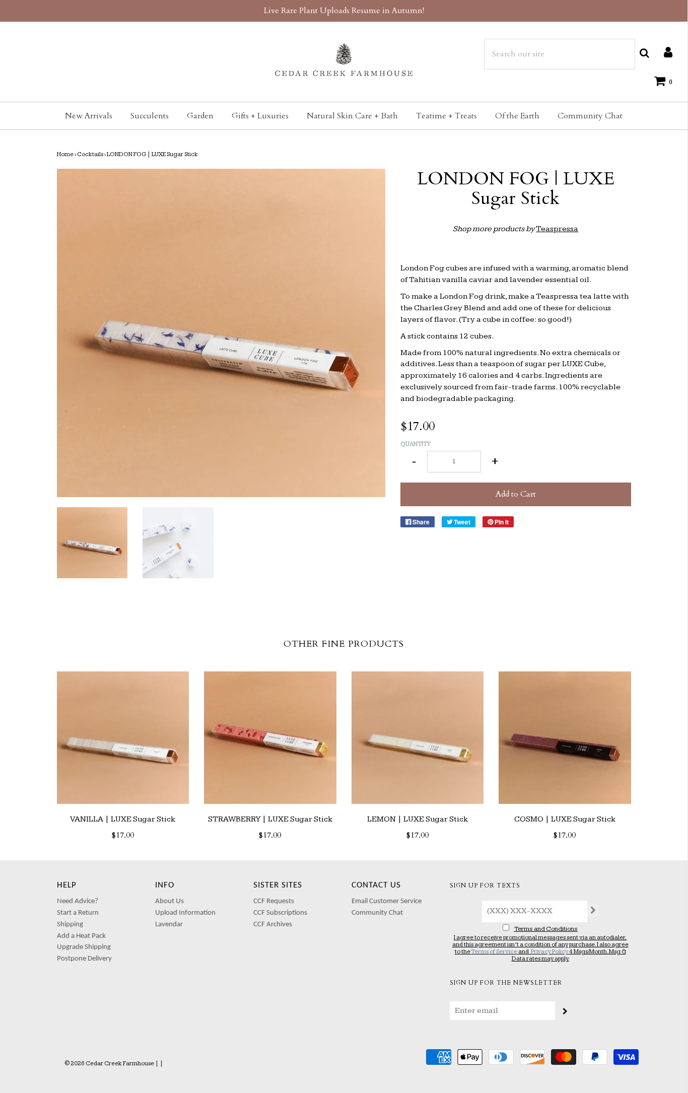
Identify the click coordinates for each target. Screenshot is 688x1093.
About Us (169, 901)
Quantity (415, 444)
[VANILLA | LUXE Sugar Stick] (123, 737)
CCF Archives (272, 924)
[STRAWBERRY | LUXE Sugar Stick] (270, 737)
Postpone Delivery (84, 959)
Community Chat (590, 115)
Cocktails (90, 154)
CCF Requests (273, 901)
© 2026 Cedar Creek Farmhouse (109, 1063)
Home (65, 154)
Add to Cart (516, 494)
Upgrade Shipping (84, 947)
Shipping (70, 924)
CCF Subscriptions (280, 913)
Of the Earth (517, 115)
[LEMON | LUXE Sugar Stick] (418, 737)
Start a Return (78, 913)
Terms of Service (494, 951)
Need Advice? (77, 901)
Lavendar (169, 924)
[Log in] (663, 52)
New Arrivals (88, 115)
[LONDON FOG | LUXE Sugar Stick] (92, 542)
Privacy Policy (549, 951)
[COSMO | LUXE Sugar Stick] (565, 737)
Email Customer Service (387, 901)
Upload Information (185, 913)
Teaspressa (557, 229)
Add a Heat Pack (81, 936)
